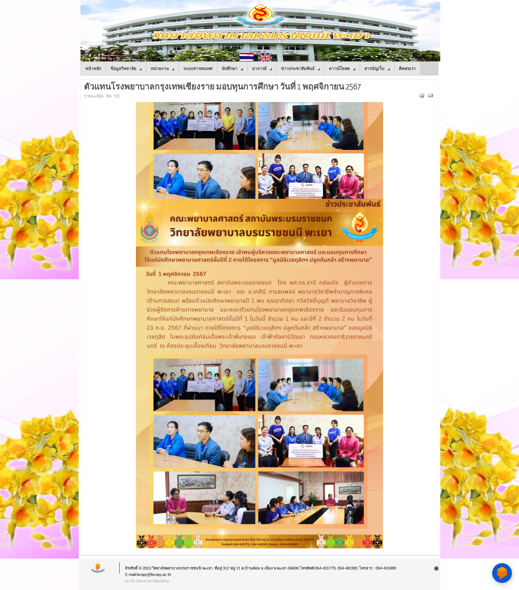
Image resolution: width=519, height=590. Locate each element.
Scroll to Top (436, 568)
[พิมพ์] (422, 97)
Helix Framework (98, 568)
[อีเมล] (431, 97)
